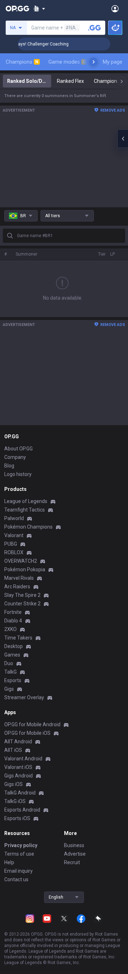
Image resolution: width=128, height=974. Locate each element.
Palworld (14, 518)
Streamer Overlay (24, 697)
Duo (8, 663)
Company (15, 457)
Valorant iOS (18, 767)
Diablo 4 (13, 621)
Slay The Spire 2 (22, 595)
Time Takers (18, 638)
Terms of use (19, 854)
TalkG (10, 672)
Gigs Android (18, 775)
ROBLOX (13, 552)
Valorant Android (23, 758)
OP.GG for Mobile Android (32, 724)
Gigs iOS (13, 784)
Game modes (67, 62)
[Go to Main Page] (17, 8)
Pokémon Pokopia (24, 569)
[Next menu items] (93, 62)
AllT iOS (13, 750)
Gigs (9, 689)
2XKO (10, 629)
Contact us (16, 879)
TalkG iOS (15, 801)
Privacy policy (20, 845)
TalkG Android (20, 793)
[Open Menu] (115, 8)
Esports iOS (17, 818)
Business (74, 845)
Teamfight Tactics (24, 510)
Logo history (18, 474)
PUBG (10, 544)
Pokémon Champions (28, 527)
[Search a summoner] (94, 28)
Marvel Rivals (19, 578)
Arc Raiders (17, 586)
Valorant (13, 535)
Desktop (13, 646)
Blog (9, 466)
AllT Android (18, 741)
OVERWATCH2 (20, 561)
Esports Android (22, 810)
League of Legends (25, 501)
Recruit (72, 862)
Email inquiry (18, 871)
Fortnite (13, 612)
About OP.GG (18, 448)
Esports (12, 680)
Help (9, 862)
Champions (22, 62)
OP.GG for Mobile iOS (27, 733)
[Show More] (39, 8)
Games (12, 655)
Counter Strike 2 (22, 603)
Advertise (75, 854)
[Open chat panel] (122, 138)
